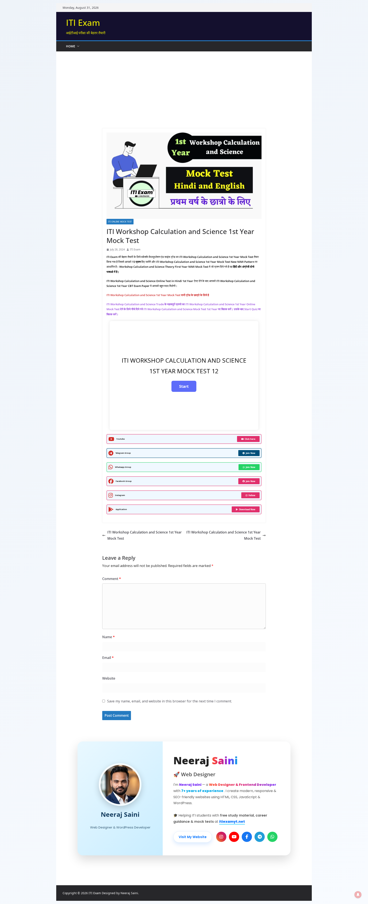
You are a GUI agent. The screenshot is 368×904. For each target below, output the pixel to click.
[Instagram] (221, 837)
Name (108, 637)
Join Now (250, 453)
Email (108, 657)
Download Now (247, 509)
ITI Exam (83, 22)
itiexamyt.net (232, 821)
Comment (111, 578)
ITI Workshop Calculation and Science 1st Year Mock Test (144, 535)
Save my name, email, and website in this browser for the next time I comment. (169, 701)
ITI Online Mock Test (120, 221)
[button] (77, 46)
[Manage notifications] (358, 894)
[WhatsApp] (272, 837)
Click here (250, 438)
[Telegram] (259, 837)
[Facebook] (247, 837)
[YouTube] (234, 837)
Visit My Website (193, 837)
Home (70, 46)
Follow (252, 495)
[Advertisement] (184, 83)
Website (108, 678)
